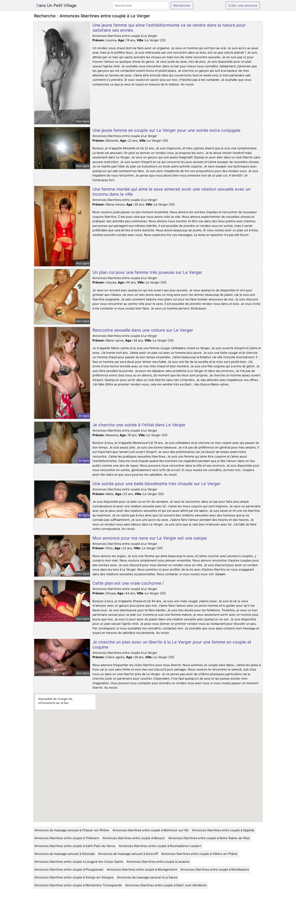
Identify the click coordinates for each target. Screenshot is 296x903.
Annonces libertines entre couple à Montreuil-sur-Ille (151, 830)
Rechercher (181, 5)
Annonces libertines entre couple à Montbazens (214, 869)
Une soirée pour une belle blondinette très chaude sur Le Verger (156, 483)
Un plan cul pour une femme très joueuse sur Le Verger (147, 272)
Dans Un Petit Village (56, 5)
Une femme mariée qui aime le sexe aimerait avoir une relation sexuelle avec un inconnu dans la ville (171, 192)
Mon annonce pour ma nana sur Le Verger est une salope (149, 538)
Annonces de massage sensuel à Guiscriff (128, 854)
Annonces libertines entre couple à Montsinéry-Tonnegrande (78, 885)
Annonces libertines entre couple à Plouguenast (68, 869)
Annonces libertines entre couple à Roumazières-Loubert (160, 846)
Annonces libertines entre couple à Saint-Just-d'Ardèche (166, 885)
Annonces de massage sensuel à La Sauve (147, 877)
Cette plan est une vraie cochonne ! (128, 583)
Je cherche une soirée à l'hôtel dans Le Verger (138, 424)
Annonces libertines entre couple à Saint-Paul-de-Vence (74, 846)
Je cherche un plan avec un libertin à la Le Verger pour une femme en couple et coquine (171, 644)
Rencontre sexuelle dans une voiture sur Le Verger (142, 330)
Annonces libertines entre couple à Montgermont (142, 869)
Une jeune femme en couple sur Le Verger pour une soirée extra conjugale (166, 130)
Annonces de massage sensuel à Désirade (64, 854)
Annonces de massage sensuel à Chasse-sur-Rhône (71, 830)
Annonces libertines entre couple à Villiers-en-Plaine (199, 854)
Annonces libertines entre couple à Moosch (134, 838)
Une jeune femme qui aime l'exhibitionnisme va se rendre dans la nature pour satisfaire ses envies (169, 28)
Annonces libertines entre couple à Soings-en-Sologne (74, 877)
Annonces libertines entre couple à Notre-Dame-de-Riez (209, 838)
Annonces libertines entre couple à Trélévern (66, 838)
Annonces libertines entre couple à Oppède (223, 830)
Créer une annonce (242, 5)
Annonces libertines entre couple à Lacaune (158, 862)
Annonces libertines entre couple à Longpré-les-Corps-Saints (78, 862)
